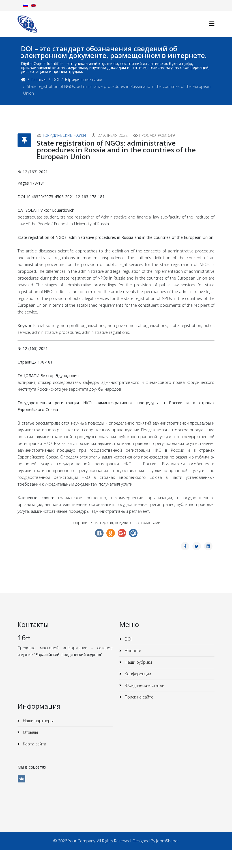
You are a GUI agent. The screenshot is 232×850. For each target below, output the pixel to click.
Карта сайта (34, 744)
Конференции (137, 673)
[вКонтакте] (21, 778)
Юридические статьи (144, 685)
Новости (132, 650)
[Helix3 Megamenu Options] (211, 23)
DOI (55, 79)
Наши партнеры (37, 720)
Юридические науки (83, 79)
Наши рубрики (138, 662)
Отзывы (30, 732)
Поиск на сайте (138, 697)
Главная (38, 79)
